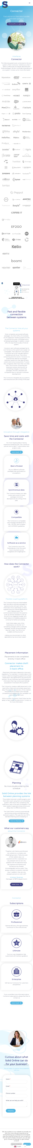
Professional (16, 922)
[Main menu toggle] (29, 3)
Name (8, 1079)
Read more (15, 884)
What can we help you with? (14, 1100)
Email (8, 1086)
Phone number (10, 1093)
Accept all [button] (27, 1144)
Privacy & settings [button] (16, 1144)
